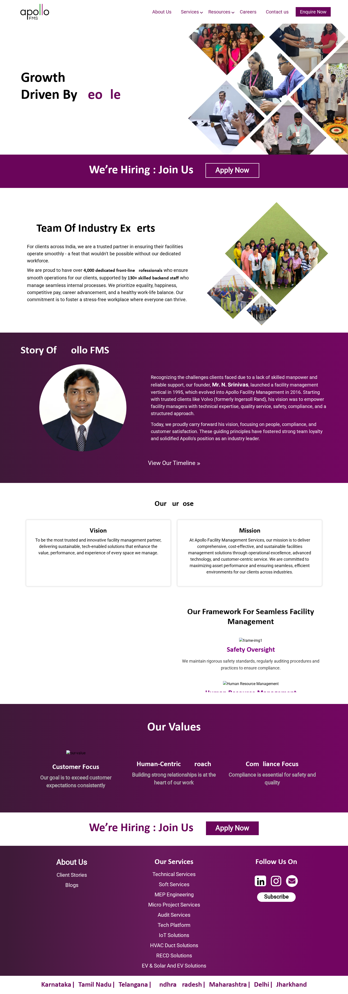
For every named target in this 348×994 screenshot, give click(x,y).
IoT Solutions (174, 935)
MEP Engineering (174, 895)
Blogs (71, 885)
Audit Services (174, 915)
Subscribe (276, 897)
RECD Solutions (174, 956)
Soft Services (174, 884)
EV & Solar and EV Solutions (174, 966)
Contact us (277, 12)
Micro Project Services (174, 905)
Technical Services (174, 874)
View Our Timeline (172, 463)
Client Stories (72, 875)
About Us (161, 12)
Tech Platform (174, 925)
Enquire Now (313, 12)
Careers (248, 12)
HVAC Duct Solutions (174, 945)
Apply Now (232, 170)
